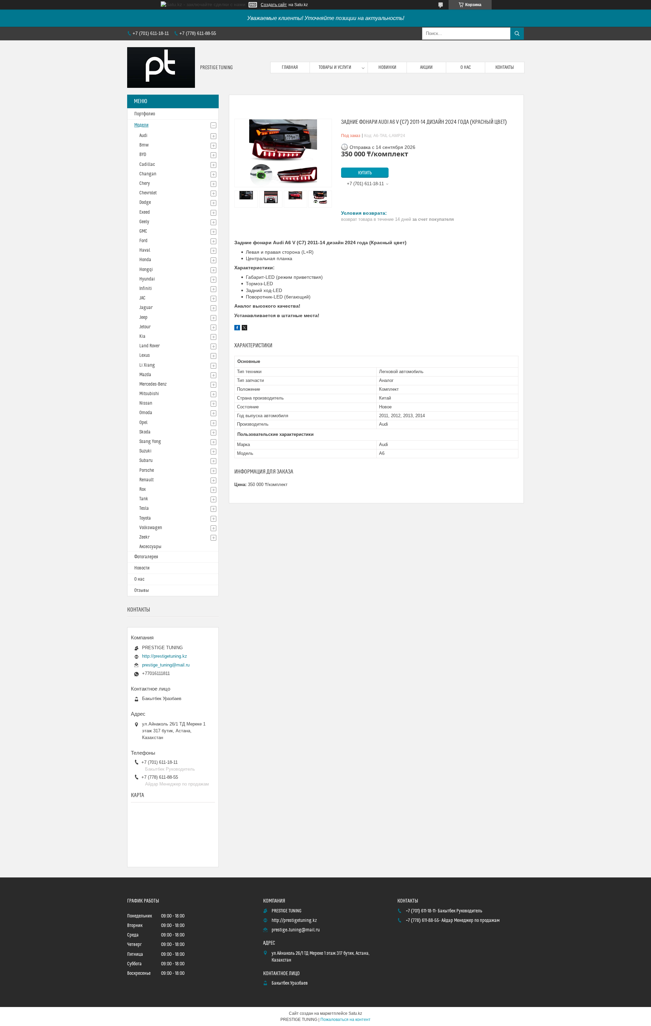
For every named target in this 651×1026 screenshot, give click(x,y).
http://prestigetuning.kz (164, 656)
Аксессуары (150, 546)
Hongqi (146, 269)
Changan (147, 174)
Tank (143, 499)
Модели (141, 125)
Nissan (145, 403)
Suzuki (145, 451)
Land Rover (149, 346)
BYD (142, 154)
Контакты (504, 67)
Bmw (144, 145)
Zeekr (144, 537)
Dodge (145, 202)
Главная (290, 67)
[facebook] (237, 328)
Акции (426, 67)
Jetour (145, 327)
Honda (145, 260)
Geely (144, 222)
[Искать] (517, 33)
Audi (143, 135)
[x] (244, 328)
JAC (142, 298)
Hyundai (147, 279)
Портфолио (144, 114)
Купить (365, 173)
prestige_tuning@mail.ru (166, 664)
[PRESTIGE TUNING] (161, 67)
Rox (142, 489)
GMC (143, 231)
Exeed (144, 212)
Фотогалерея (146, 557)
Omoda (145, 412)
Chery (144, 183)
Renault (146, 480)
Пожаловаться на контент (345, 1019)
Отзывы (141, 590)
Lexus (144, 355)
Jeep (143, 317)
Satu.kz (355, 1013)
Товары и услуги (335, 67)
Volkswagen (150, 527)
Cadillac (147, 164)
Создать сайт (274, 4)
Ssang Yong (150, 441)
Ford (143, 241)
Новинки (387, 67)
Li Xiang (147, 365)
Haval (144, 250)
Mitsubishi (149, 393)
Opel (143, 422)
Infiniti (145, 288)
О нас (465, 67)
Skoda (145, 432)
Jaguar (146, 307)
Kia (142, 336)
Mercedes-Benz (152, 384)
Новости (142, 568)
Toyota (145, 518)
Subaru (146, 460)
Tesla (144, 508)
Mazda (145, 375)
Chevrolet (148, 193)
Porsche (146, 470)
